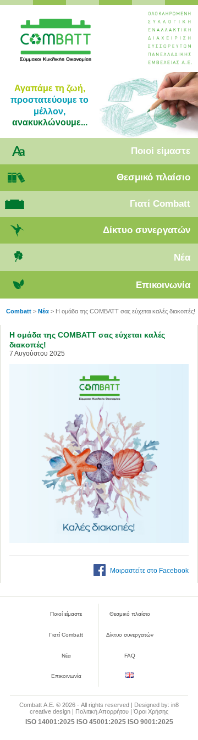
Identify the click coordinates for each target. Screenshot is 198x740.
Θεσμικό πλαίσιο (153, 177)
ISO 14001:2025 (50, 722)
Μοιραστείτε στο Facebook (149, 571)
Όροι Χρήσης (151, 711)
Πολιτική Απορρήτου (102, 711)
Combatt (70, 44)
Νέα (182, 257)
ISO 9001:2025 (150, 722)
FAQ (129, 656)
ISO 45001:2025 (101, 722)
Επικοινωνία (163, 285)
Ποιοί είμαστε (160, 151)
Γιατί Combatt (160, 203)
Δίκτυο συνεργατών (146, 230)
